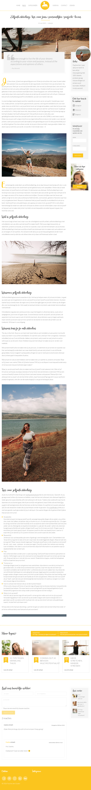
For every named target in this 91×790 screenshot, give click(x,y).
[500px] (25, 778)
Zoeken (72, 5)
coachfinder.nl (54, 507)
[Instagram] (14, 778)
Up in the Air (45, 5)
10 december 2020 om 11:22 (56, 742)
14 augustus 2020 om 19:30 (58, 725)
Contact (64, 5)
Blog (24, 5)
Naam (74, 137)
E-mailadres (76, 146)
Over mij (56, 5)
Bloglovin (78, 114)
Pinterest (78, 110)
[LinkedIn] (20, 778)
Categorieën (32, 5)
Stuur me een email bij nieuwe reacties (16, 708)
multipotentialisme (32, 495)
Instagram (78, 105)
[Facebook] (4, 778)
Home (18, 5)
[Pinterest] (9, 778)
